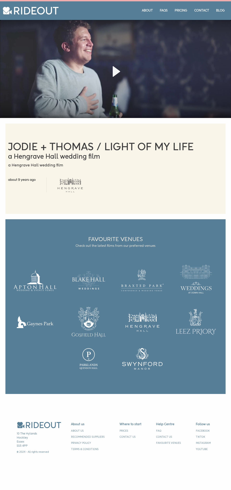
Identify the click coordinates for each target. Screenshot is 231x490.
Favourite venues (168, 443)
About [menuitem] (147, 10)
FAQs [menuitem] (164, 10)
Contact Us (128, 437)
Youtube (202, 449)
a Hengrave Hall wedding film (35, 165)
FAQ (158, 431)
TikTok (200, 437)
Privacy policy (81, 443)
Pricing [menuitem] (181, 10)
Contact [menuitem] (201, 10)
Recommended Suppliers (88, 437)
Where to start (130, 424)
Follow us (203, 424)
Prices (124, 431)
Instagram (203, 443)
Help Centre (165, 424)
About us (77, 424)
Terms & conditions (85, 449)
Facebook (203, 431)
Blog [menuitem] (220, 10)
